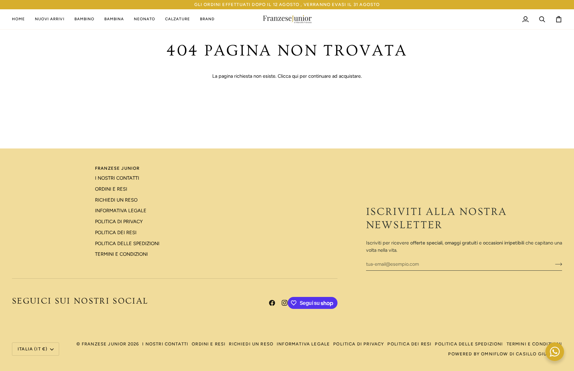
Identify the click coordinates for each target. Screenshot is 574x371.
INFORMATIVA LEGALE (120, 211)
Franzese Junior (104, 343)
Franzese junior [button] (117, 168)
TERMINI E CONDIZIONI (121, 254)
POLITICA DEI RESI (116, 232)
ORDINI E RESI (111, 189)
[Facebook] (272, 303)
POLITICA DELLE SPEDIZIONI (127, 243)
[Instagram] (285, 303)
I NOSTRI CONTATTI (117, 178)
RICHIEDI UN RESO (116, 200)
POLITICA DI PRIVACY (119, 222)
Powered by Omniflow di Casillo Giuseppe (505, 353)
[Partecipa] (556, 264)
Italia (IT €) (33, 348)
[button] (84, 19)
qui (295, 76)
